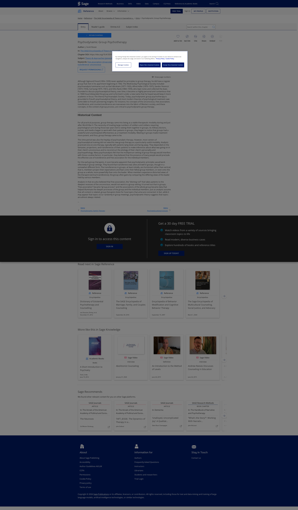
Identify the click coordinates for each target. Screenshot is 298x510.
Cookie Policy (170, 58)
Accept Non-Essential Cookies (173, 65)
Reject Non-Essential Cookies (149, 65)
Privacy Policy (160, 58)
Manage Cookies (123, 65)
